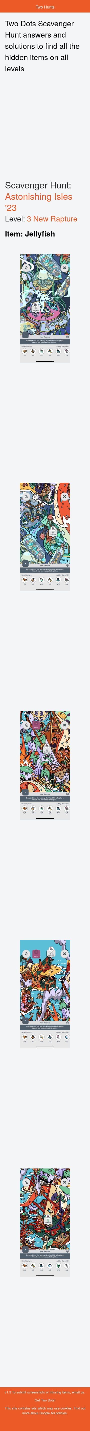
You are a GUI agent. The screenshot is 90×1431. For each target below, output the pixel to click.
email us (78, 1392)
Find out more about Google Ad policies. (54, 1410)
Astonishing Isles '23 (38, 201)
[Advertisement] (45, 126)
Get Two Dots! (45, 1400)
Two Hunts (45, 7)
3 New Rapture (52, 218)
